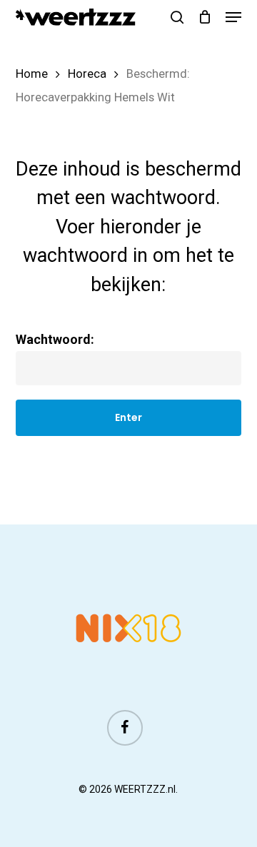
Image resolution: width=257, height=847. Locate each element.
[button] (233, 17)
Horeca (87, 74)
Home (32, 74)
